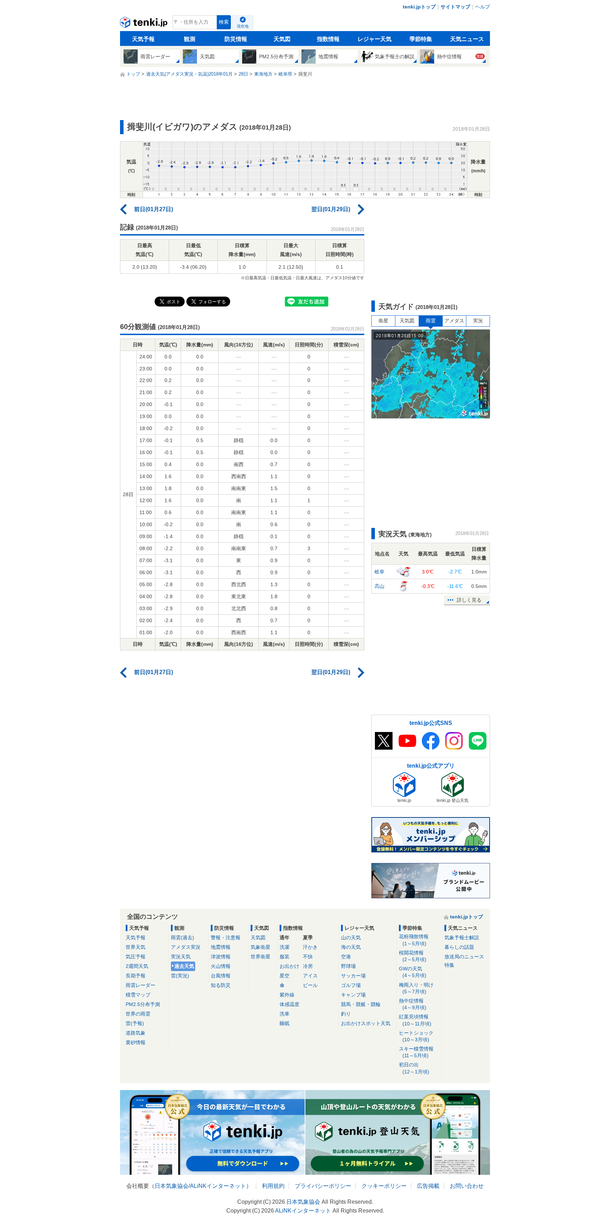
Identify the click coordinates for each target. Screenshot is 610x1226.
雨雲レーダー (140, 985)
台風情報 (221, 975)
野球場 (348, 966)
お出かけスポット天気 (365, 1023)
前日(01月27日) (153, 209)
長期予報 (135, 975)
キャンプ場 (353, 995)
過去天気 (184, 966)
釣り (346, 1014)
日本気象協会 (172, 1186)
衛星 (383, 320)
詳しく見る (469, 600)
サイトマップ (455, 7)
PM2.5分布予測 (143, 1004)
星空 (284, 975)
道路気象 (135, 1033)
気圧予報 (135, 956)
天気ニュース (467, 39)
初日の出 (414, 1068)
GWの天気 (412, 972)
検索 (224, 22)
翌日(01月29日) (330, 209)
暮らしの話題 (459, 947)
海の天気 (351, 947)
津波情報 (221, 956)
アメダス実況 (186, 947)
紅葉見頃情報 (415, 1020)
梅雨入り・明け (416, 988)
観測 (189, 39)
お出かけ (289, 966)
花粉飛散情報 (414, 940)
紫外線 (287, 995)
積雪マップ (138, 995)
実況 (478, 320)
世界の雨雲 (138, 1014)
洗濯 (284, 947)
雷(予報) (135, 1023)
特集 (449, 965)
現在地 (243, 26)
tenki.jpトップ (419, 7)
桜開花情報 (412, 956)
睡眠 (284, 1023)
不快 (308, 956)
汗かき (310, 947)
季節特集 (420, 39)
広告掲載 (428, 1186)
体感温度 (289, 1004)
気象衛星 (260, 947)
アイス (310, 975)
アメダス (454, 320)
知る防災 (221, 985)
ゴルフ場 (351, 985)
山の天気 (351, 937)
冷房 (308, 966)
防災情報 (236, 39)
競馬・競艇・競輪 (361, 1004)
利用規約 (273, 1186)
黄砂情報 (135, 1042)
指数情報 (328, 39)
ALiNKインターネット (218, 1186)
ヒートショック (416, 1036)
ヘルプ (482, 7)
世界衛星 (260, 956)
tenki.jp (144, 24)
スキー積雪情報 (416, 1052)
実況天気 (181, 956)
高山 (379, 586)
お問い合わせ (467, 1186)
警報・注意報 (225, 937)
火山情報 (221, 966)
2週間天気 (137, 966)
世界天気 (135, 947)
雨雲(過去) (182, 937)
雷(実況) (180, 975)
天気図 (282, 39)
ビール (310, 985)
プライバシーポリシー (323, 1186)
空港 (346, 956)
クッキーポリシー (384, 1186)
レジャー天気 (374, 39)
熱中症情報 (412, 1004)
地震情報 (221, 947)
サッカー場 (353, 975)
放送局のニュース (464, 956)
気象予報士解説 (461, 937)
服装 (284, 956)
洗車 (284, 1014)
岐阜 (379, 572)
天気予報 (143, 39)
